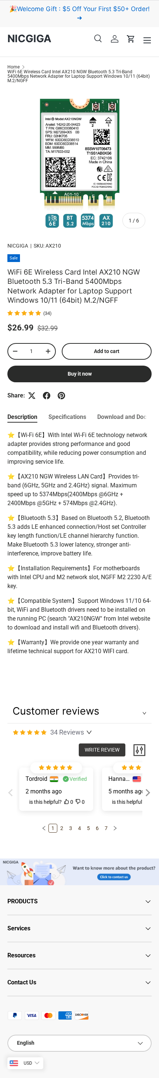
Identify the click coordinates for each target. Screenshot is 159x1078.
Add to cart (106, 351)
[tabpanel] (79, 543)
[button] (131, 39)
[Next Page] (115, 828)
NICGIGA (17, 246)
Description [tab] (22, 416)
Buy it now (80, 374)
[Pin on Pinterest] (61, 395)
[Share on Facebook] (46, 395)
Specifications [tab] (67, 416)
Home (13, 67)
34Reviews (67, 732)
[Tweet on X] (31, 395)
